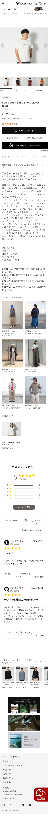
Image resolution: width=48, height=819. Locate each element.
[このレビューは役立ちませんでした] (41, 577)
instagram (4, 805)
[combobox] (32, 530)
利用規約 (6, 788)
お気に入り (40, 3)
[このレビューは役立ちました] (36, 577)
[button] (45, 45)
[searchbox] (13, 520)
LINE (23, 805)
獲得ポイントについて (25, 119)
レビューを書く (24, 507)
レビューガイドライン (11, 798)
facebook (17, 805)
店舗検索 (7, 774)
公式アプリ (8, 761)
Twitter (11, 805)
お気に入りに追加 (37, 138)
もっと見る (39, 661)
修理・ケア (8, 770)
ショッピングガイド (11, 757)
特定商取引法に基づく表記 (13, 795)
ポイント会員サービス (12, 765)
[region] (23, 485)
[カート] (45, 3)
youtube (30, 805)
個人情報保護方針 (9, 791)
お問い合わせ (9, 778)
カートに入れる (26, 130)
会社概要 (7, 782)
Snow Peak (24, 3)
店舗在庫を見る (12, 138)
